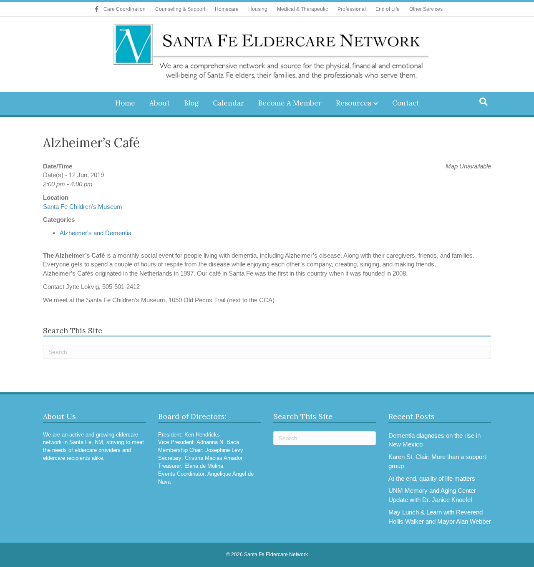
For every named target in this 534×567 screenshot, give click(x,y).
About (159, 103)
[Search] (483, 101)
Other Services (426, 9)
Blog (191, 103)
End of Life (387, 9)
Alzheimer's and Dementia (95, 232)
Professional (352, 9)
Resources (353, 103)
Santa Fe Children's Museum (82, 206)
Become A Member (290, 103)
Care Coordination (124, 9)
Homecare (227, 9)
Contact (405, 103)
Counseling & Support (180, 9)
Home (125, 103)
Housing (257, 9)
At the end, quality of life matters (431, 478)
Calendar (228, 103)
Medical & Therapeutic (302, 9)
